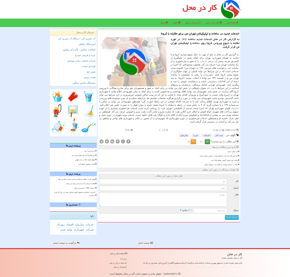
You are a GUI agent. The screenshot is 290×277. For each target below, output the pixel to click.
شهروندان (208, 74)
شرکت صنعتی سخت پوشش (81, 60)
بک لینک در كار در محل (118, 263)
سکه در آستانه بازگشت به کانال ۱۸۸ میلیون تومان (221, 164)
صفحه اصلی (231, 23)
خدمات (163, 23)
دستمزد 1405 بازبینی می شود (84, 188)
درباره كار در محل (192, 23)
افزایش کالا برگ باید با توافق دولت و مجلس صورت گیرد (219, 156)
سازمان (235, 108)
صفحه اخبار (144, 243)
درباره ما (123, 259)
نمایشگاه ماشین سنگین (83, 83)
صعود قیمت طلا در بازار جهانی (85, 159)
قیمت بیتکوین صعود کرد (86, 164)
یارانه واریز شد (89, 151)
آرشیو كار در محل (120, 267)
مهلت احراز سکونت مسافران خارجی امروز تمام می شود (76, 179)
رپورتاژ (61, 224)
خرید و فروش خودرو (85, 55)
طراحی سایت (88, 66)
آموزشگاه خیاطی (87, 44)
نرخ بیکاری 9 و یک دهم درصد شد (83, 155)
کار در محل (200, 7)
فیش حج (91, 72)
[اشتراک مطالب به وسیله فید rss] (107, 141)
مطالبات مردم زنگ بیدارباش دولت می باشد (80, 183)
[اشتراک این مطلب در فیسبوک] (128, 141)
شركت (89, 229)
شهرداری (79, 229)
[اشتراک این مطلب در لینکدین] (112, 141)
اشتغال (175, 23)
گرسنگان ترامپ (232, 151)
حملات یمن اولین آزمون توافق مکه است (224, 160)
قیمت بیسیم (89, 77)
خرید (195, 135)
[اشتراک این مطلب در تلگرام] (101, 141)
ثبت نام (210, 88)
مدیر (62, 229)
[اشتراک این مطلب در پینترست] (117, 141)
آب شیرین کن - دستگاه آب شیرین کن (76, 38)
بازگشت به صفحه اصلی (65, 243)
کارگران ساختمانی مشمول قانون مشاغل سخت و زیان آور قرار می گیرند (74, 194)
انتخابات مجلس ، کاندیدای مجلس (79, 49)
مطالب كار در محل (213, 23)
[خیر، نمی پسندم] (193, 141)
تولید (69, 229)
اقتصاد (70, 224)
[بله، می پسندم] (207, 141)
